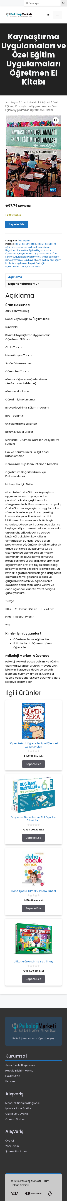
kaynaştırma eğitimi (24, 247)
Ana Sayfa (11, 102)
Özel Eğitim (24, 240)
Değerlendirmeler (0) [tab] (23, 284)
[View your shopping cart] (48, 15)
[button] (56, 120)
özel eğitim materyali (23, 263)
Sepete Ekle (16, 224)
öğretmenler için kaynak (23, 259)
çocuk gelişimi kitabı (25, 243)
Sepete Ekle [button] (33, 764)
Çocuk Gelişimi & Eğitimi (35, 102)
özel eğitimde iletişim (31, 266)
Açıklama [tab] (15, 277)
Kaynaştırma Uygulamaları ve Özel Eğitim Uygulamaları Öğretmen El (28, 250)
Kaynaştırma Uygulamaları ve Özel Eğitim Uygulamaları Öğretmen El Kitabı (31, 255)
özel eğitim (43, 259)
